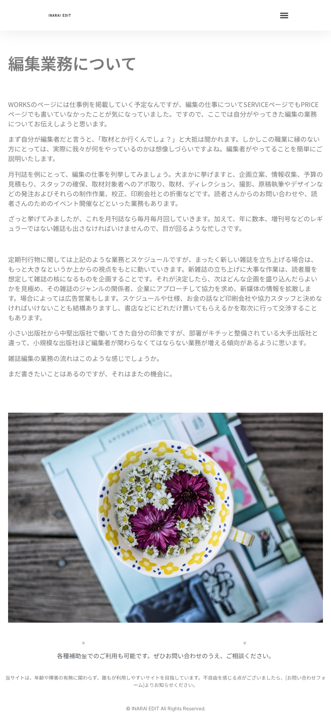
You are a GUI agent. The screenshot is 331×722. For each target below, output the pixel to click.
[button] (284, 15)
